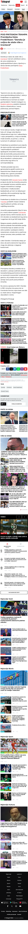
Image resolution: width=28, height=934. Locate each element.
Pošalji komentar (17, 403)
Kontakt (19, 914)
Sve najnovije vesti (14, 592)
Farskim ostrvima (7, 104)
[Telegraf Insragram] (16, 906)
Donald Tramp (17, 180)
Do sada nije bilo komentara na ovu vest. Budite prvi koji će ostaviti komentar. (12, 399)
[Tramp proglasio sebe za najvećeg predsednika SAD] (6, 632)
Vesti (2, 31)
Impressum (15, 911)
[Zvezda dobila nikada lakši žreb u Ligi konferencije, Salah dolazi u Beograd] (6, 314)
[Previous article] (1, 467)
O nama (3, 911)
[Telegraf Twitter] (11, 906)
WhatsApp (24, 375)
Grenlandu (22, 212)
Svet (6, 31)
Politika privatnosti (11, 914)
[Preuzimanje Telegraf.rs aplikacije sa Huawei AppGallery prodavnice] (23, 902)
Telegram (8, 376)
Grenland (4, 59)
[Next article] (27, 467)
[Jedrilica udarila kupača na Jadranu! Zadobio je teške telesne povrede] (6, 651)
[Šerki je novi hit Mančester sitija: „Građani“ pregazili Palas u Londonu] (6, 796)
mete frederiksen (17, 387)
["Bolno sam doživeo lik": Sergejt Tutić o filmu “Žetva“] (6, 846)
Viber (2, 376)
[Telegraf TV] (20, 906)
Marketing (8, 911)
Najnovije (7, 599)
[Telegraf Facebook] (7, 906)
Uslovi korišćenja (4, 381)
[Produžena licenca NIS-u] (6, 728)
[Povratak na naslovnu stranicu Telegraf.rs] (5, 2)
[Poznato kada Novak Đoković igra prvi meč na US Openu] (6, 778)
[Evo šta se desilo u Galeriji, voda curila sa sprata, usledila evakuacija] (14, 526)
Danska (4, 202)
